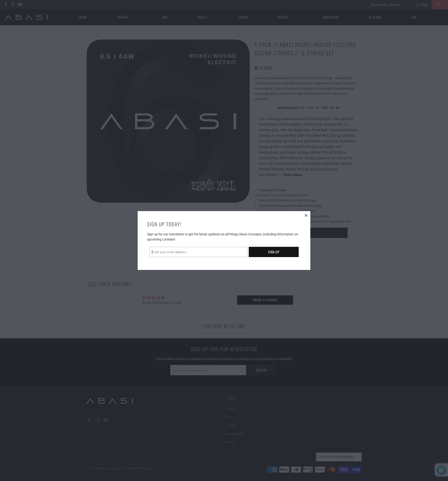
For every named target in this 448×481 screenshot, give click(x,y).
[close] (306, 215)
